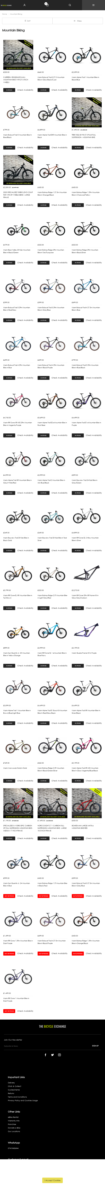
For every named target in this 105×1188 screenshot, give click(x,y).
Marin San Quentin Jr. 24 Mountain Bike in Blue (16, 884)
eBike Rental (13, 1117)
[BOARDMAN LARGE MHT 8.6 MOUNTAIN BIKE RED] (87, 803)
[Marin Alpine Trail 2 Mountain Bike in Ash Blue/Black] (53, 458)
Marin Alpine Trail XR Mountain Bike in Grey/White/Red (17, 481)
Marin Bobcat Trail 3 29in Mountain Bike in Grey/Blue (51, 308)
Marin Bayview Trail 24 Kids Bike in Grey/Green (84, 481)
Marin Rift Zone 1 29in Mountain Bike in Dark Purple (18, 942)
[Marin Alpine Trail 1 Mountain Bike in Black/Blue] (87, 55)
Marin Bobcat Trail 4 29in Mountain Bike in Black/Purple (51, 366)
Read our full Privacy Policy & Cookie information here (53, 1174)
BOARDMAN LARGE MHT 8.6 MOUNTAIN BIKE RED (83, 826)
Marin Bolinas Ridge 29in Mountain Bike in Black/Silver (85, 251)
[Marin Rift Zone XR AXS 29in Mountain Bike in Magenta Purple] (18, 400)
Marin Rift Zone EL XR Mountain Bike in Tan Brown (17, 596)
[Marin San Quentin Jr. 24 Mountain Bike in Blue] (18, 861)
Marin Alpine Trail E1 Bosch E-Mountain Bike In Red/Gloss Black (52, 711)
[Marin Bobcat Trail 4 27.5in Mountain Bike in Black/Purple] (53, 918)
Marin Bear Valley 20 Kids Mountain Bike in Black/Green (16, 251)
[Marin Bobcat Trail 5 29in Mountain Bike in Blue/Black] (87, 343)
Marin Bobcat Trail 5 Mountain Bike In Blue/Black (17, 136)
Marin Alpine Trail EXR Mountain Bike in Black (52, 136)
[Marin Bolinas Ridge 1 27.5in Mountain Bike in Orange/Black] (53, 170)
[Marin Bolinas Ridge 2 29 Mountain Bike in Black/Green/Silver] (53, 746)
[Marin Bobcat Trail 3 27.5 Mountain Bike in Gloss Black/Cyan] (53, 55)
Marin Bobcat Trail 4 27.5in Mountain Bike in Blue (86, 308)
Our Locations (14, 1131)
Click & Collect (14, 1086)
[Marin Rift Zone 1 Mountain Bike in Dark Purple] (18, 976)
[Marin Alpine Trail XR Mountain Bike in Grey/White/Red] (18, 458)
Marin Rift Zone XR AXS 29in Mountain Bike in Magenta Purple (17, 423)
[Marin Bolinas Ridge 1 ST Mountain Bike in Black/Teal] (53, 861)
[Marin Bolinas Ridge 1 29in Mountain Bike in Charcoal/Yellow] (87, 170)
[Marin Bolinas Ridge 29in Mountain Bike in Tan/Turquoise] (53, 227)
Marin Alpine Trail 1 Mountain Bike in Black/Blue (85, 78)
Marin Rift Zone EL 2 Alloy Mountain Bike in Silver (85, 539)
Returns (11, 1093)
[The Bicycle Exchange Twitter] (52, 1055)
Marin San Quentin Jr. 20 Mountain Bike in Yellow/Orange (16, 654)
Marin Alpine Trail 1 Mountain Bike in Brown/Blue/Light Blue (17, 711)
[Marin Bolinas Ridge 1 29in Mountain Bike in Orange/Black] (87, 918)
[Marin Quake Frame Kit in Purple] (87, 631)
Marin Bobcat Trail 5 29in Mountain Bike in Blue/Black (85, 366)
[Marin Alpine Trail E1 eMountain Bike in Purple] (87, 400)
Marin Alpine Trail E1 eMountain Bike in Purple (86, 423)
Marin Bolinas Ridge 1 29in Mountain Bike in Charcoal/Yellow (86, 193)
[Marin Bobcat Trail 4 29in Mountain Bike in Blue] (18, 343)
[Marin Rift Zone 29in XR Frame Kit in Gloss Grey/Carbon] (87, 573)
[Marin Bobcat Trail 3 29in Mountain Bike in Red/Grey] (18, 285)
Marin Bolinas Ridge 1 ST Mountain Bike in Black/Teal (52, 884)
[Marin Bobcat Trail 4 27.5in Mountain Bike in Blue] (87, 285)
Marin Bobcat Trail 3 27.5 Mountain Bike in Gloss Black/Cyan (51, 78)
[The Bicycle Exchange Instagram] (59, 1055)
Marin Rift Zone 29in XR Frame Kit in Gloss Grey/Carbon (85, 596)
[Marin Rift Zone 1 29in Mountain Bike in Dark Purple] (18, 918)
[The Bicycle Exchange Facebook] (46, 1055)
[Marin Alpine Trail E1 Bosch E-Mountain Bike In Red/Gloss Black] (53, 688)
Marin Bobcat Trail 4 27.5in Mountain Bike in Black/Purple (52, 942)
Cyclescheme (14, 1090)
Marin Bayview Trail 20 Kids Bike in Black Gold (16, 539)
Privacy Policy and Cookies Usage (23, 1100)
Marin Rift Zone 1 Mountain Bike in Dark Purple (16, 999)
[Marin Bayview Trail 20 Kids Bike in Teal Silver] (53, 515)
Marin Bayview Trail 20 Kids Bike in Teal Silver (52, 539)
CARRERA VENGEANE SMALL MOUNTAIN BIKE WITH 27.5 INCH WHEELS (15, 79)
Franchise (12, 1124)
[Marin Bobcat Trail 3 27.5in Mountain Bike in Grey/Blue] (87, 861)
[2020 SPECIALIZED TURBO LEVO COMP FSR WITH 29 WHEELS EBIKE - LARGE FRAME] (18, 170)
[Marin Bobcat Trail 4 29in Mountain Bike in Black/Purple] (53, 343)
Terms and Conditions (17, 1097)
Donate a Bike (14, 1128)
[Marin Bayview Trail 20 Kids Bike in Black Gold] (18, 515)
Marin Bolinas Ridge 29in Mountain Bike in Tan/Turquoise (51, 251)
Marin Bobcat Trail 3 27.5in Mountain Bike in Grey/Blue (86, 884)
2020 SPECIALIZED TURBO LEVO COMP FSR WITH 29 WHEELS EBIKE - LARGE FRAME (18, 195)
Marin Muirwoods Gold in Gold (15, 768)
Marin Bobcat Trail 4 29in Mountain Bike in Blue (16, 366)
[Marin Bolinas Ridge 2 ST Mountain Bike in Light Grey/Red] (53, 573)
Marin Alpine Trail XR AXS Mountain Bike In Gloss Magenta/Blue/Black (85, 769)
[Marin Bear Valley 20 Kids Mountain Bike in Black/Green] (18, 227)
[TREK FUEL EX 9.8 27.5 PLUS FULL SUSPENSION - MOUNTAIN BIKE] (87, 112)
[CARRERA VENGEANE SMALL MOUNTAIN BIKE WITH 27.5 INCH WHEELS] (18, 55)
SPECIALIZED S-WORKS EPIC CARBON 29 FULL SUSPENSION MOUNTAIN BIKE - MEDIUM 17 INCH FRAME (18, 828)
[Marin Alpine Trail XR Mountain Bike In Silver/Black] (87, 688)
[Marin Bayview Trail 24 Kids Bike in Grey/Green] (87, 458)
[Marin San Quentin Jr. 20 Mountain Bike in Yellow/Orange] (18, 631)
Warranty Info (14, 1121)
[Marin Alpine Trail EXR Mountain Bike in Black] (53, 112)
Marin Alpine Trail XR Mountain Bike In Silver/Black (86, 711)
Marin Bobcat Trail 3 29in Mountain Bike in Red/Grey (16, 308)
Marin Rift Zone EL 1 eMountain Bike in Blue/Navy (52, 654)
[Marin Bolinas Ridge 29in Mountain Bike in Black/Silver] (87, 227)
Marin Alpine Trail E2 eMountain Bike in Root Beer (52, 423)
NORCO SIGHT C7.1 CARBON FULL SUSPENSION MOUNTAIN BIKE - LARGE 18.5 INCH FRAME (52, 828)
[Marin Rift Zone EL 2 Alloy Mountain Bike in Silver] (87, 515)
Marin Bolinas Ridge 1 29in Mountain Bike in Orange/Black (86, 942)
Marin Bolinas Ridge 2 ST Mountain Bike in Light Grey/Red (52, 596)
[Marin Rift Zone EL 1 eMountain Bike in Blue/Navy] (53, 631)
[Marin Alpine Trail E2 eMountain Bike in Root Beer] (53, 400)
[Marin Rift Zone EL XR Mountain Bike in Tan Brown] (18, 573)
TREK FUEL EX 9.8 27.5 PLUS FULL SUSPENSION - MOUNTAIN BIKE (84, 136)
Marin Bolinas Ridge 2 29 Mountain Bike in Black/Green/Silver (51, 769)
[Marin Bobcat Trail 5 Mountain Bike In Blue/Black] (18, 112)
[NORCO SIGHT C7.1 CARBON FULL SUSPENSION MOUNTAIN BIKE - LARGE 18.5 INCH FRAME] (53, 803)
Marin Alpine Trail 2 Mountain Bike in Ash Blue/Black (51, 481)
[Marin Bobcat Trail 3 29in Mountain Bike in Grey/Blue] (53, 285)
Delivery (11, 1083)
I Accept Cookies (52, 1180)
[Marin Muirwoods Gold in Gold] (18, 746)
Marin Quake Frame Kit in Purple (84, 653)
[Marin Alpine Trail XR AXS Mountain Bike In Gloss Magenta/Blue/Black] (87, 746)
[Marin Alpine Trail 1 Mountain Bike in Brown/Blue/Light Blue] (18, 688)
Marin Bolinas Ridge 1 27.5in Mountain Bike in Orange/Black (52, 193)
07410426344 (13, 1148)
